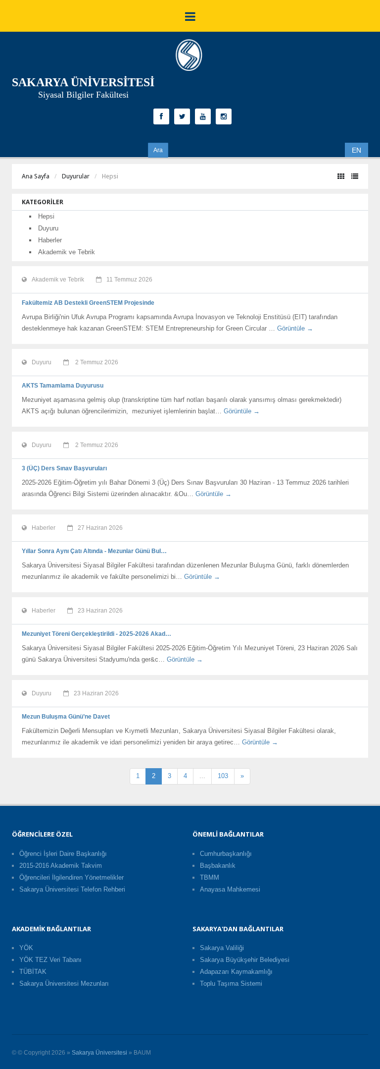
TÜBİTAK (33, 971)
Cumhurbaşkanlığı (226, 853)
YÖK (26, 948)
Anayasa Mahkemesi (230, 889)
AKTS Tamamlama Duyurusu (62, 385)
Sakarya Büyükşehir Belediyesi (244, 959)
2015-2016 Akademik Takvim (60, 865)
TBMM (209, 877)
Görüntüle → (295, 328)
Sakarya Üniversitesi (99, 1052)
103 (223, 776)
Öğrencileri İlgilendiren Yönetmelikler (71, 877)
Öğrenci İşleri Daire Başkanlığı (63, 853)
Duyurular (76, 176)
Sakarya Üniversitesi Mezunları (64, 983)
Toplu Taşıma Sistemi (231, 983)
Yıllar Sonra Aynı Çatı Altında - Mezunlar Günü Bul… (94, 551)
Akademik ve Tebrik (66, 252)
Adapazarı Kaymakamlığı (236, 971)
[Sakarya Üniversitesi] (189, 57)
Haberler (50, 240)
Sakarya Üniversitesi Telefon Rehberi (72, 889)
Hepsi (46, 216)
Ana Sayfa (35, 176)
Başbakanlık (218, 865)
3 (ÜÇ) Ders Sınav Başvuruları (64, 468)
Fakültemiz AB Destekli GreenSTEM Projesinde (88, 302)
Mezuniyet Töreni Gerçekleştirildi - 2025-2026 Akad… (96, 633)
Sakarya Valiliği (222, 948)
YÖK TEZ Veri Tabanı (50, 959)
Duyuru (48, 228)
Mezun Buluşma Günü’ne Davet (66, 716)
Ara (158, 150)
